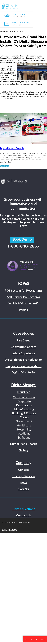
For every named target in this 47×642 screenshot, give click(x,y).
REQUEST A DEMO (35, 639)
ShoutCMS (12, 530)
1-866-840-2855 (23, 246)
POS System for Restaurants (23, 290)
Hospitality (24, 429)
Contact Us (23, 515)
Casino (24, 417)
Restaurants (24, 405)
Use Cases (23, 340)
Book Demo (22, 240)
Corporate (24, 401)
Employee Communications (24, 366)
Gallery (23, 450)
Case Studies (23, 333)
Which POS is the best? (23, 303)
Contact (23, 469)
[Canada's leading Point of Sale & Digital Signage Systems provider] (23, 181)
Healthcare (24, 425)
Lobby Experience (23, 353)
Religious (24, 437)
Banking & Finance (24, 413)
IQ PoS (23, 283)
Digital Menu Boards (12, 148)
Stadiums (24, 433)
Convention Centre (23, 346)
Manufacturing (24, 409)
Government (24, 421)
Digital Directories (24, 372)
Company (23, 462)
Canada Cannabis (24, 397)
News (23, 482)
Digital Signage (23, 385)
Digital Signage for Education (23, 359)
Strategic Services (23, 476)
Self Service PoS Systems (23, 297)
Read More (4, 166)
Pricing (23, 309)
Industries (23, 392)
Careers (23, 489)
